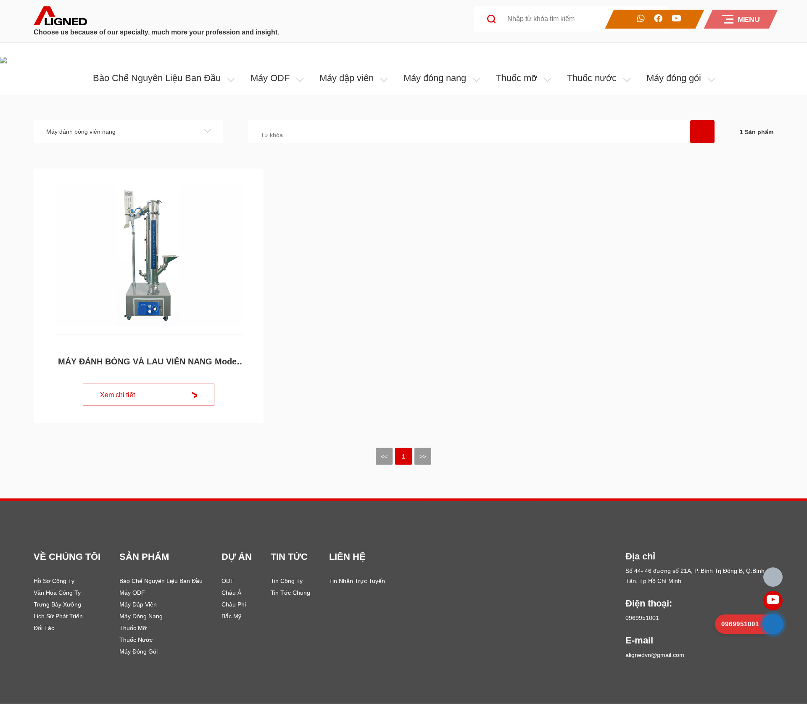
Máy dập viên (346, 78)
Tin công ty (287, 580)
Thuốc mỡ (516, 78)
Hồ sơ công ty (54, 580)
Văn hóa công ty (57, 592)
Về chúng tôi (67, 556)
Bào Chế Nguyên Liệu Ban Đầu (157, 78)
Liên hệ (347, 556)
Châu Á (231, 592)
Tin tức (289, 556)
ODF (228, 580)
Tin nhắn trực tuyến (357, 580)
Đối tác (44, 628)
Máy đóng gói (673, 78)
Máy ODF (270, 78)
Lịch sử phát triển (58, 616)
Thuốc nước (592, 78)
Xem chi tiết (117, 394)
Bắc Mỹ (231, 616)
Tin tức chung (290, 592)
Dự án (237, 556)
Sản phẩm (144, 556)
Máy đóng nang (435, 78)
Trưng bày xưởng (57, 604)
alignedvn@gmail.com (654, 654)
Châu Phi (234, 604)
